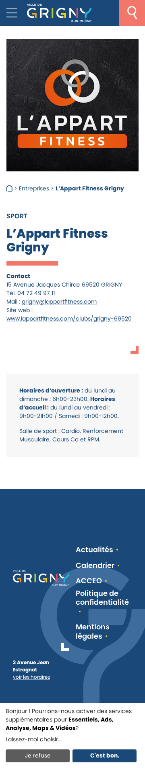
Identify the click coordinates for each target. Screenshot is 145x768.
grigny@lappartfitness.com (59, 301)
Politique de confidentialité (102, 598)
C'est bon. (104, 755)
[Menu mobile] (11, 12)
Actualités (94, 550)
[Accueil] (10, 188)
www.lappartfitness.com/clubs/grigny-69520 (69, 318)
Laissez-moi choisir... (34, 739)
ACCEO (89, 581)
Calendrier (95, 565)
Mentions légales (93, 631)
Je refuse (38, 755)
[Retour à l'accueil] (59, 13)
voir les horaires (31, 676)
